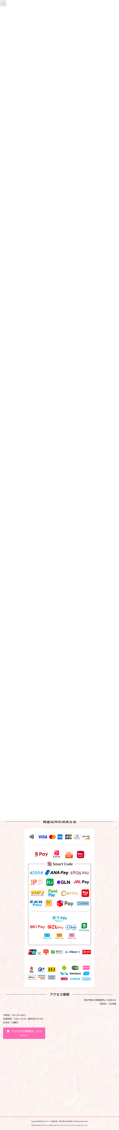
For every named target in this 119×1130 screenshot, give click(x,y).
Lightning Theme (59, 1125)
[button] (24, 1033)
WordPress (44, 1125)
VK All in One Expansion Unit (77, 1125)
